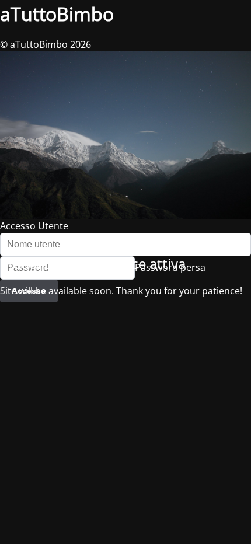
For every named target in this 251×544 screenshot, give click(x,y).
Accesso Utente (34, 225)
